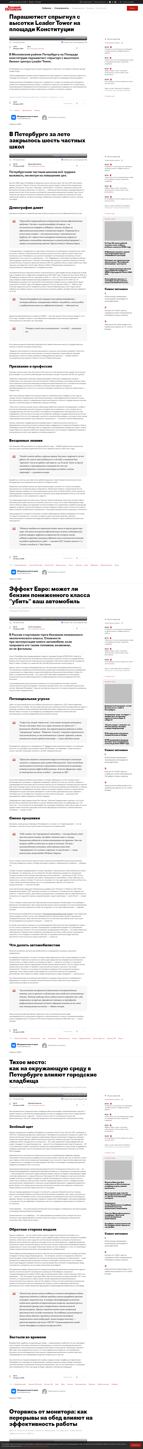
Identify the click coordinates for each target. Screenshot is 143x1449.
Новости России (35, 1038)
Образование (94, 565)
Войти (132, 8)
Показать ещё (110, 96)
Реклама (90, 8)
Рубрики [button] (47, 8)
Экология (70, 1384)
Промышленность (64, 1038)
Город (56, 1384)
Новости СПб (49, 565)
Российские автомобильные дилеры (58, 914)
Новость (17, 110)
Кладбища (114, 1384)
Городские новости (106, 565)
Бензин (120, 1038)
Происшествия (27, 110)
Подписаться (87, 2)
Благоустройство (80, 1384)
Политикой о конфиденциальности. (36, 1446)
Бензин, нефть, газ (99, 1038)
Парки (63, 1384)
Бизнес (71, 565)
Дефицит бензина (84, 1038)
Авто (44, 1038)
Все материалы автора (35, 48)
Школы (116, 565)
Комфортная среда (20, 1384)
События (37, 110)
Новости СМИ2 (15, 124)
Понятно (135, 1445)
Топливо (74, 1038)
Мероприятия (78, 8)
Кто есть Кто (101, 8)
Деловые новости (61, 565)
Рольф (47, 746)
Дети (86, 565)
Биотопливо (52, 1038)
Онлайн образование (20, 565)
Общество (78, 565)
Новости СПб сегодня (35, 565)
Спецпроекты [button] (61, 8)
